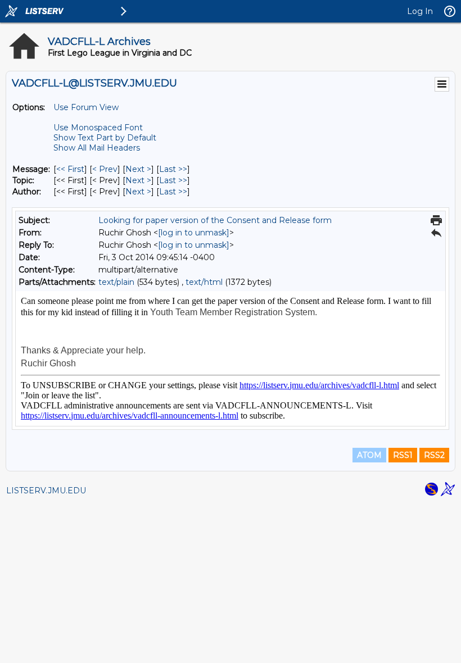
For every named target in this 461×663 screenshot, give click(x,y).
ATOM (369, 455)
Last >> (173, 169)
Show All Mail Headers (96, 148)
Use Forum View (86, 107)
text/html (204, 282)
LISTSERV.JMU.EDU (46, 490)
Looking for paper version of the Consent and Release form (215, 220)
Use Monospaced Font (98, 127)
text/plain (116, 282)
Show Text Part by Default (104, 138)
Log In (420, 11)
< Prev (104, 169)
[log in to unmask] (193, 233)
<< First (70, 169)
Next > (138, 169)
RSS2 (434, 455)
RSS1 (403, 455)
